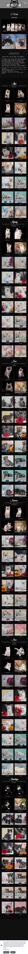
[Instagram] (12, 5)
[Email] (16, 5)
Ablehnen (13, 952)
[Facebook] (8, 5)
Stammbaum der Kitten (14, 53)
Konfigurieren (6, 949)
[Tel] (19, 5)
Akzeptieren (6, 952)
